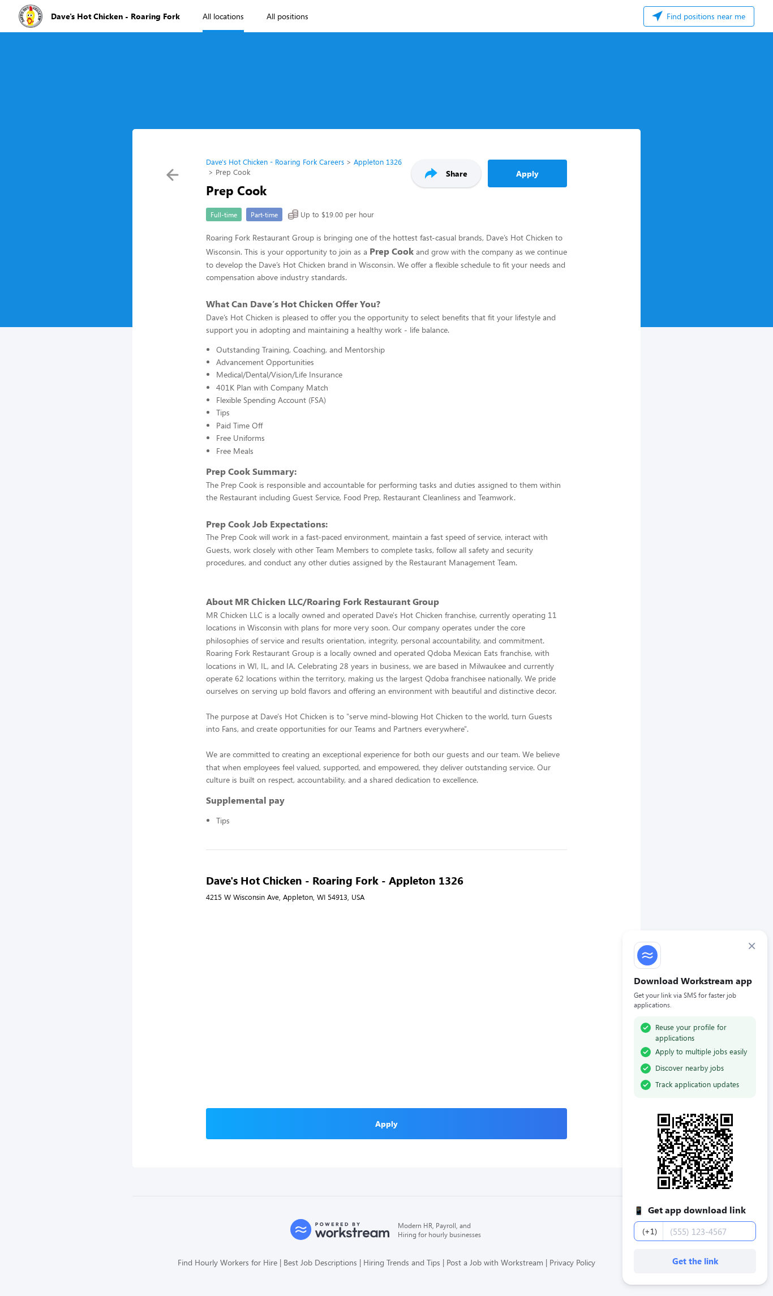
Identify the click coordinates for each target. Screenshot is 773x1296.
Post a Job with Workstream (494, 1262)
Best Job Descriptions (320, 1262)
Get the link (695, 1261)
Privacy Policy (572, 1262)
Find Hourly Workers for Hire (227, 1262)
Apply (527, 173)
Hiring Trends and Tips (401, 1262)
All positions (287, 16)
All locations (223, 16)
